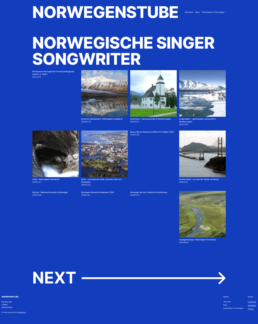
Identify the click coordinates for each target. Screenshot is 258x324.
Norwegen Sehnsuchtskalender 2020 (97, 192)
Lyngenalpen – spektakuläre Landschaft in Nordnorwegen (197, 120)
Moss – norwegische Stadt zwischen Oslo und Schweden (101, 180)
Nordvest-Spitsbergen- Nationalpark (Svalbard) (101, 119)
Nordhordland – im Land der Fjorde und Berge (199, 179)
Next (129, 278)
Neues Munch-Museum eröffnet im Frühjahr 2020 (152, 132)
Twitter (251, 309)
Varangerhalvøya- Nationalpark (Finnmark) (197, 240)
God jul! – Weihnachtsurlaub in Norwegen (50, 192)
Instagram (252, 305)
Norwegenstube (105, 12)
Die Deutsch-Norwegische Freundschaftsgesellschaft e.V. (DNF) (53, 72)
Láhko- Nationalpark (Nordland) (45, 179)
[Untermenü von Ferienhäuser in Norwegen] (225, 12)
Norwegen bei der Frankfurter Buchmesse (148, 192)
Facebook (252, 302)
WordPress (22, 312)
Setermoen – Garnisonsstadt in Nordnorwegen (150, 119)
